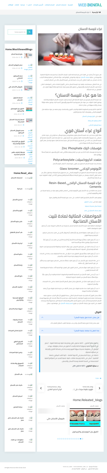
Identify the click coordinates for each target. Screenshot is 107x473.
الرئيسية (70, 4)
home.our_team (67, 466)
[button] (82, 439)
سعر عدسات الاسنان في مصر (92, 210)
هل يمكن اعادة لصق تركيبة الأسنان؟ (86, 317)
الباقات (17, 4)
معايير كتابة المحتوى (93, 469)
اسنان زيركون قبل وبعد (94, 120)
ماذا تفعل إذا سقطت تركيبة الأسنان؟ (86, 330)
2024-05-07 (18, 114)
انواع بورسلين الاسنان (88, 116)
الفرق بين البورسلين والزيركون (87, 431)
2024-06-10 (16, 57)
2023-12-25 (16, 81)
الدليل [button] (30, 4)
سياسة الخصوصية (93, 466)
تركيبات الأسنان (85, 77)
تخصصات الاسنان (61, 4)
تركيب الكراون (88, 201)
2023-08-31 (19, 158)
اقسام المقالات (50, 4)
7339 (97, 378)
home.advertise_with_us (80, 466)
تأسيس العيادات (38, 4)
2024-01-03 (16, 68)
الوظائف (10, 4)
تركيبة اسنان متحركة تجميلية (93, 206)
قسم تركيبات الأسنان (67, 303)
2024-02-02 (16, 103)
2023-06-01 (18, 125)
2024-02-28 (18, 147)
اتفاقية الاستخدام (76, 469)
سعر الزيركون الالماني (95, 125)
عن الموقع (84, 469)
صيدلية (22, 4)
